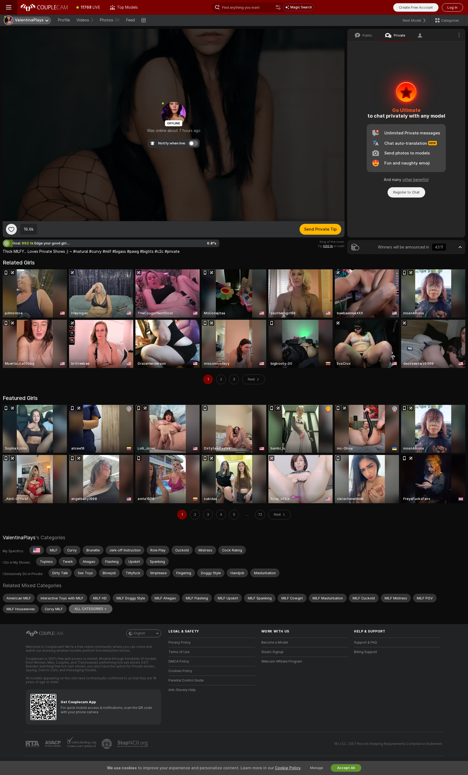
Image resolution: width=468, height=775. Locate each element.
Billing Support (365, 652)
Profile (64, 20)
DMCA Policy (178, 661)
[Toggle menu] (8, 7)
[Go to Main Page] (44, 7)
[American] (36, 550)
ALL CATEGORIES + (90, 609)
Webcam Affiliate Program (281, 661)
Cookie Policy (287, 768)
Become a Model (274, 642)
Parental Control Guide (186, 680)
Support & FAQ (365, 642)
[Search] (278, 7)
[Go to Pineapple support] (107, 744)
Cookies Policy (180, 671)
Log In (452, 7)
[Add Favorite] (11, 229)
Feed (130, 20)
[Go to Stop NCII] (133, 744)
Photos (109, 20)
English (139, 633)
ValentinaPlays (19, 537)
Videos (84, 20)
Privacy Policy (179, 642)
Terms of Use (179, 652)
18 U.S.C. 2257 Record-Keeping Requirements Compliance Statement (388, 744)
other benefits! (415, 179)
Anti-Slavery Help (182, 690)
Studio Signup (272, 652)
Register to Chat (406, 192)
